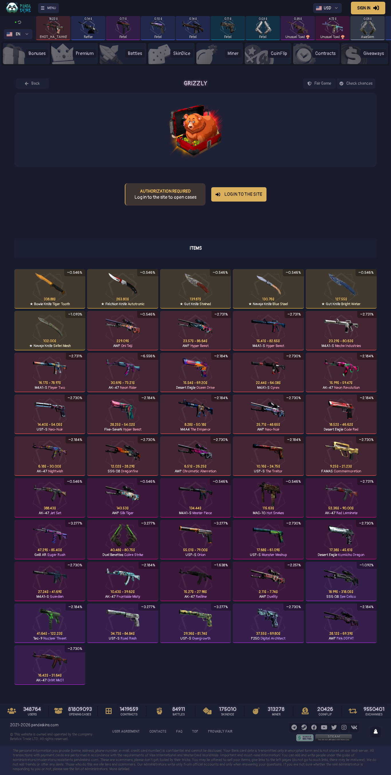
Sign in (363, 8)
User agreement (126, 731)
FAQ (179, 731)
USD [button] (327, 8)
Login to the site (243, 194)
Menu (51, 8)
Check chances (359, 83)
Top (195, 731)
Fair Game (322, 83)
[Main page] (22, 8)
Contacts (157, 731)
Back (35, 83)
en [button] (18, 34)
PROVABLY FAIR (220, 731)
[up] (375, 732)
